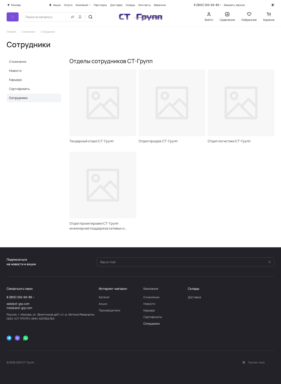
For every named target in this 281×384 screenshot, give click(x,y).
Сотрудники (18, 98)
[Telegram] (9, 338)
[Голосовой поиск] (80, 17)
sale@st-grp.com (18, 304)
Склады (193, 288)
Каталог (104, 297)
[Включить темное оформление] (272, 5)
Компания (150, 288)
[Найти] (90, 17)
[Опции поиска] (71, 17)
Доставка (194, 297)
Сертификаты (19, 89)
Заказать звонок (234, 5)
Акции (103, 304)
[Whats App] (25, 338)
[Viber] (17, 338)
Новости (15, 70)
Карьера (15, 80)
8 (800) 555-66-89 (206, 5)
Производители (109, 310)
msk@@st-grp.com (19, 308)
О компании (17, 61)
